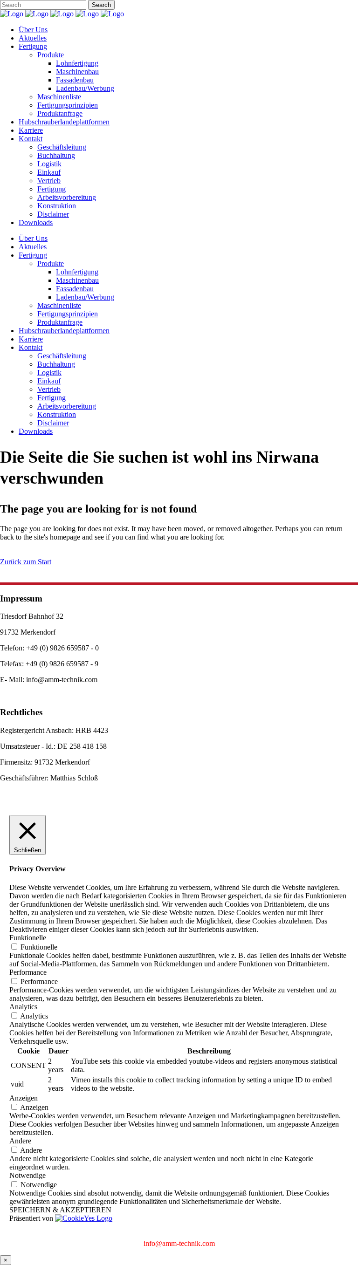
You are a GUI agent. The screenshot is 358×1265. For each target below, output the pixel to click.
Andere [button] (20, 1141)
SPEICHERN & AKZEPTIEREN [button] (60, 1210)
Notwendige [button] (27, 1175)
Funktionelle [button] (27, 938)
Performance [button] (28, 972)
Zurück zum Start (25, 562)
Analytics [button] (23, 1007)
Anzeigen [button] (23, 1098)
